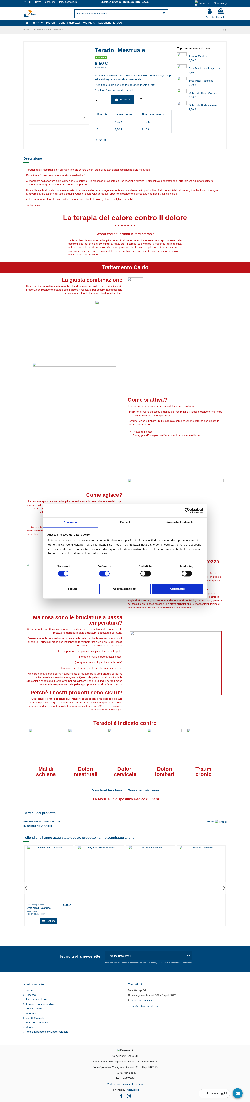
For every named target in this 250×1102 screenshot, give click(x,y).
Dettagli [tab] (125, 522)
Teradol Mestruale (199, 56)
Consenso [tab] (70, 522)
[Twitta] (100, 140)
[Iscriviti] (188, 955)
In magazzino (31, 825)
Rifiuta (72, 588)
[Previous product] (224, 30)
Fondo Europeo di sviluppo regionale (47, 1031)
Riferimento (30, 821)
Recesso (31, 994)
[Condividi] (96, 140)
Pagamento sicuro (68, 2)
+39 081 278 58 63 (143, 1000)
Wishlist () (221, 3)
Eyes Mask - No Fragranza (204, 68)
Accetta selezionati (125, 588)
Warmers (31, 1013)
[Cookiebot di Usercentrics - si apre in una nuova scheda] (187, 510)
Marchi (29, 1027)
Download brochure (106, 790)
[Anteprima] (70, 858)
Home (38, 2)
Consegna (50, 2)
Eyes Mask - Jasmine (201, 80)
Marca (210, 821)
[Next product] (226, 30)
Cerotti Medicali (35, 1017)
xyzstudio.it (132, 1089)
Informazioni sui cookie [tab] (180, 522)
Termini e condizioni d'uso (40, 1004)
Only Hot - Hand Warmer (203, 92)
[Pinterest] (105, 140)
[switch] (104, 573)
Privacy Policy (34, 1008)
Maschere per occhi (37, 1022)
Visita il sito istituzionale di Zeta (125, 1084)
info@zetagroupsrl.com (145, 1006)
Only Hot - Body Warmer (203, 105)
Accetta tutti (177, 588)
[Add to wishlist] (141, 99)
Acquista (125, 99)
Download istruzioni (143, 790)
